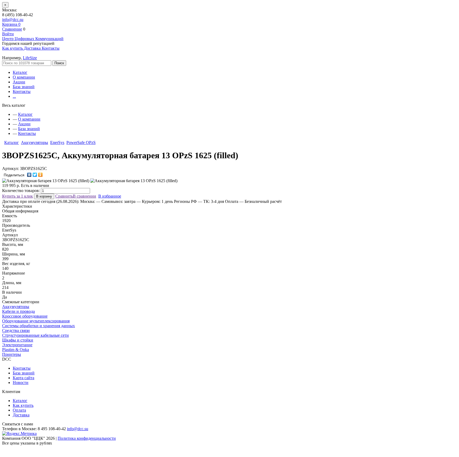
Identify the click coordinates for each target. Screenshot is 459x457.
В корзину (44, 196)
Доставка (21, 415)
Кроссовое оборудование (25, 316)
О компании (24, 77)
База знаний (24, 86)
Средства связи (16, 330)
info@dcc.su (12, 19)
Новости (20, 382)
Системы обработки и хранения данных (38, 325)
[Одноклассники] (40, 174)
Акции (19, 82)
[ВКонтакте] (29, 174)
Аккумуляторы (34, 142)
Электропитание (17, 345)
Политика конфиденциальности (87, 438)
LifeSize (30, 57)
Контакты (22, 91)
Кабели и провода (18, 311)
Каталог (20, 72)
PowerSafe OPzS (81, 142)
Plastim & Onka (15, 349)
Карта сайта (23, 377)
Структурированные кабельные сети (35, 335)
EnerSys (57, 142)
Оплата (19, 410)
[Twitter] (35, 174)
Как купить (23, 405)
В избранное (109, 196)
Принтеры (11, 354)
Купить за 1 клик (17, 196)
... (14, 96)
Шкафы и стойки (17, 340)
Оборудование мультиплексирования (36, 321)
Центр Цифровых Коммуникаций (32, 38)
